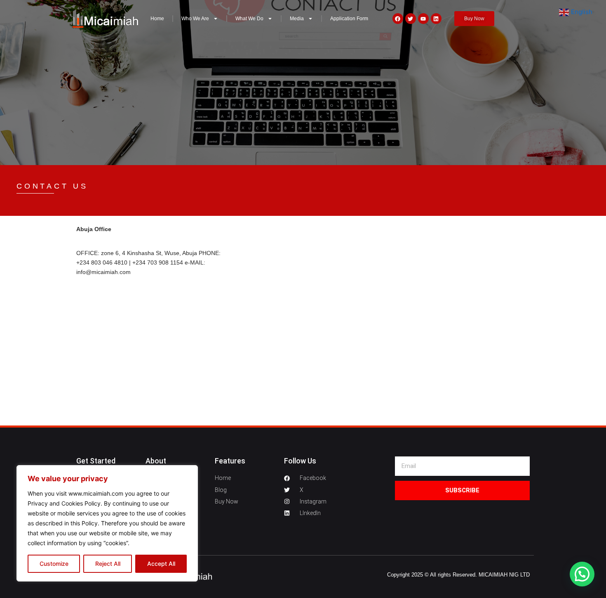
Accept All (161, 563)
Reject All (107, 563)
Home (157, 18)
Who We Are (195, 18)
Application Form (349, 18)
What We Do (249, 18)
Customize (54, 563)
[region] (107, 523)
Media (297, 18)
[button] (582, 574)
